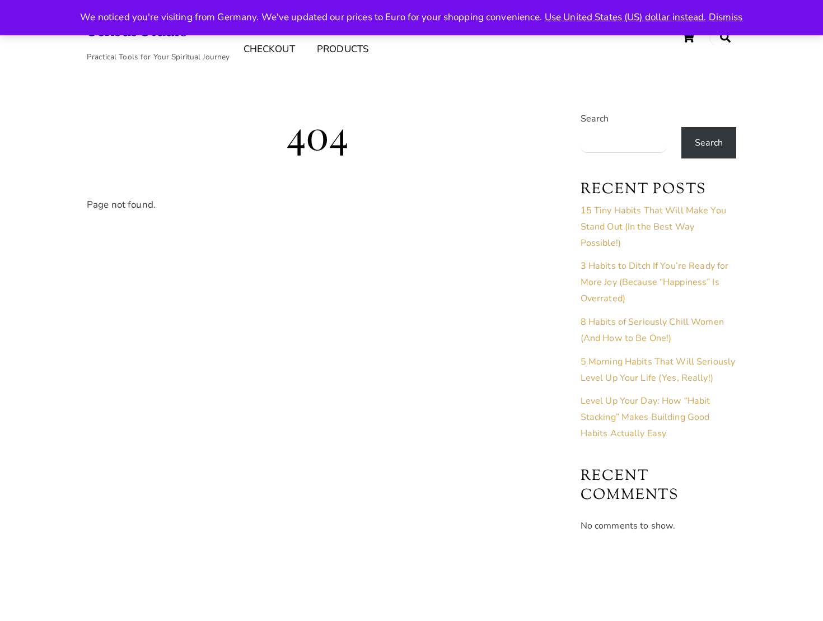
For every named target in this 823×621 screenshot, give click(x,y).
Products (342, 49)
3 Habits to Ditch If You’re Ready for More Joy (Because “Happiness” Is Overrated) (655, 282)
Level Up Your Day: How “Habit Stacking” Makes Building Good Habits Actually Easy (645, 417)
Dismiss (726, 17)
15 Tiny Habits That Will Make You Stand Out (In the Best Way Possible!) (653, 226)
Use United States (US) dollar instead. (626, 17)
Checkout (269, 49)
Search (595, 119)
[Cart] (688, 37)
